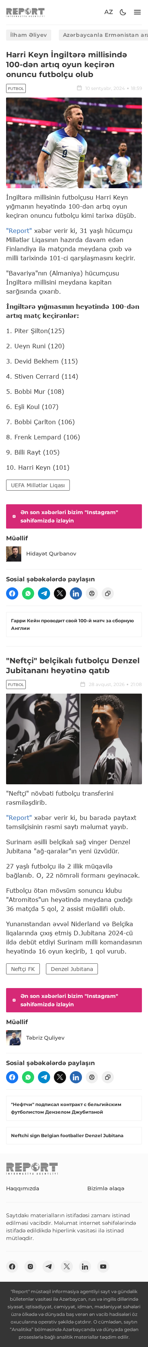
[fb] (12, 593)
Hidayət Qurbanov (51, 553)
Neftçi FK (23, 969)
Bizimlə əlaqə (105, 1188)
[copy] (108, 593)
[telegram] (44, 593)
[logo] (25, 12)
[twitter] (60, 593)
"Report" (19, 230)
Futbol (16, 88)
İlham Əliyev (28, 34)
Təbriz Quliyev (45, 1037)
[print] (92, 593)
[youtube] (103, 1266)
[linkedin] (76, 593)
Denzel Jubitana (72, 969)
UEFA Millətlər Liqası (38, 485)
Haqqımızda (22, 1188)
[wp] (28, 593)
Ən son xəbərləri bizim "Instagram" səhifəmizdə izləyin (69, 516)
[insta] (30, 1266)
